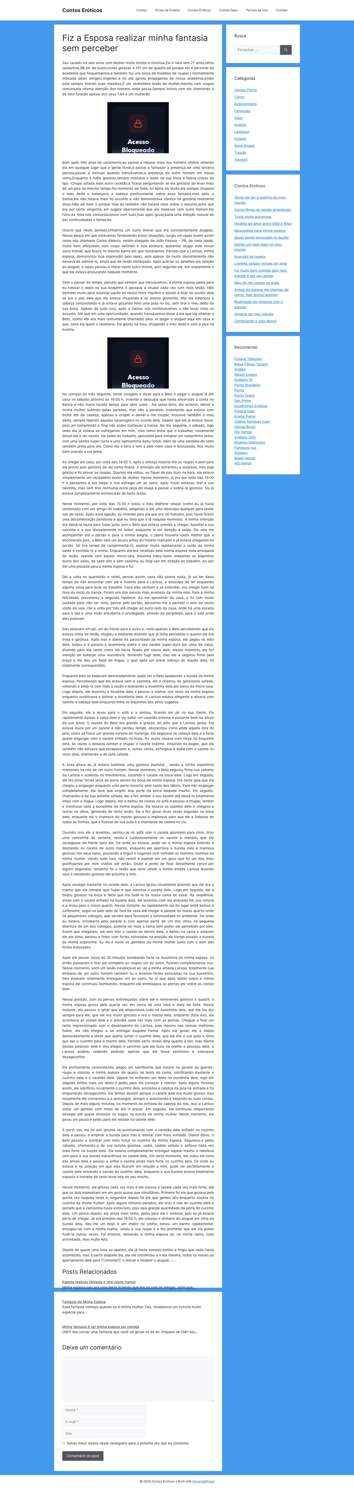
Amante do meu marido (253, 314)
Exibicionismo (245, 104)
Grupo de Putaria (167, 10)
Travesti (240, 160)
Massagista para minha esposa (260, 231)
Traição (240, 153)
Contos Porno (245, 90)
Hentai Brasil (244, 427)
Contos (141, 10)
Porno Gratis (244, 395)
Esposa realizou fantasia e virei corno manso (99, 1282)
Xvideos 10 (243, 380)
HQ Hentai (243, 432)
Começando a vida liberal (255, 321)
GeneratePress (203, 1481)
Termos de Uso (257, 10)
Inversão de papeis (250, 257)
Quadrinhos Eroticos (251, 406)
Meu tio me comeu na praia (256, 283)
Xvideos (240, 453)
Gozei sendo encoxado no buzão (261, 238)
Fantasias (242, 111)
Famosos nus (245, 448)
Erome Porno (244, 416)
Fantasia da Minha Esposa (84, 1302)
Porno (239, 390)
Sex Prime (242, 401)
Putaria (240, 139)
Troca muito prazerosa (252, 217)
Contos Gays (228, 10)
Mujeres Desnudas (249, 442)
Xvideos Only (245, 437)
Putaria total (244, 411)
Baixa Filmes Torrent (251, 364)
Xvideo (240, 369)
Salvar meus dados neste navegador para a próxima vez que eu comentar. (128, 1443)
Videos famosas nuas (252, 421)
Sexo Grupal (244, 146)
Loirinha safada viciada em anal (260, 264)
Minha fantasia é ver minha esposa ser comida (100, 1327)
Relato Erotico (245, 375)
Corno (239, 97)
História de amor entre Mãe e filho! (263, 224)
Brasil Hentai (244, 458)
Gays (238, 118)
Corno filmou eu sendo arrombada (262, 210)
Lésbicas (241, 132)
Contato (282, 10)
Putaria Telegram (248, 359)
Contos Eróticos (82, 10)
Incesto (240, 125)
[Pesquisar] (286, 50)
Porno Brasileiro (247, 385)
